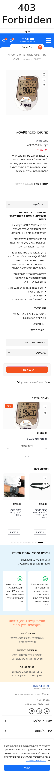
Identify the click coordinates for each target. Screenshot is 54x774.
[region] (27, 756)
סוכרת (30, 54)
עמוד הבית (40, 54)
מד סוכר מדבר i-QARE (37, 438)
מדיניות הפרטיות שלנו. (36, 760)
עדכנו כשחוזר (27, 369)
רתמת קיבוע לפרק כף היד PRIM (15, 512)
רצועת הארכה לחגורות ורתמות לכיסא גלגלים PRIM (40, 513)
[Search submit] (40, 47)
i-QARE (38, 140)
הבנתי (27, 767)
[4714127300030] (27, 92)
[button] (28, 456)
